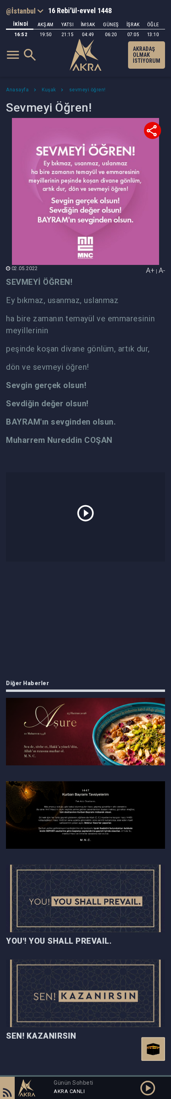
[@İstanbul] (24, 10)
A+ (150, 270)
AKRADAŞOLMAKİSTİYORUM (146, 55)
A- (162, 270)
